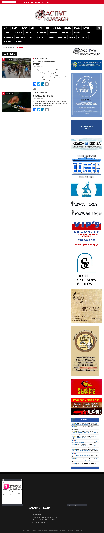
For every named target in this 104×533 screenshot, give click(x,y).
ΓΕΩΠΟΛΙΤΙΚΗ (44, 28)
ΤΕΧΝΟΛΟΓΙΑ (8, 37)
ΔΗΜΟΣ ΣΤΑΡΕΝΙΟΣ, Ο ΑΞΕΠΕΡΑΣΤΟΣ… (87, 428)
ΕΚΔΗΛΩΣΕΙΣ (82, 37)
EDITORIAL (18, 42)
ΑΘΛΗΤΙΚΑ (7, 42)
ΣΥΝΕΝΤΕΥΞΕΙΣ (66, 33)
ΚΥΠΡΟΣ (86, 28)
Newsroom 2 (39, 98)
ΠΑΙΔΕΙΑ (72, 37)
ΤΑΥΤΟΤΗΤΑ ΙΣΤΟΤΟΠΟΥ (40, 522)
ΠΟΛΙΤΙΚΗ (15, 28)
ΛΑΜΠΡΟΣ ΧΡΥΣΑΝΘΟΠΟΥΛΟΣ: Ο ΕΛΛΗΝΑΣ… (84, 432)
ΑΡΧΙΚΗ (6, 28)
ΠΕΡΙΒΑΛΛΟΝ (41, 33)
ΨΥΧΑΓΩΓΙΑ (62, 37)
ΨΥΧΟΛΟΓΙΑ (51, 37)
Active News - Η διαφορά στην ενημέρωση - (85, 424)
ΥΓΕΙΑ (31, 37)
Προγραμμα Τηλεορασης (72, 505)
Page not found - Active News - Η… (84, 441)
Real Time (84, 467)
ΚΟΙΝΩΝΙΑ (67, 28)
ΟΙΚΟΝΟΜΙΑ (57, 28)
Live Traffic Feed (85, 420)
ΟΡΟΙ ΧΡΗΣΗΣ (37, 514)
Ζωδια (20, 505)
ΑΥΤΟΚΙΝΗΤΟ (20, 37)
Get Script (78, 467)
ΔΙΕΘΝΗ (34, 28)
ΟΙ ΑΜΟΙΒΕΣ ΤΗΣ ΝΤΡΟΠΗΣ (43, 96)
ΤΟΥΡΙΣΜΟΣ (29, 33)
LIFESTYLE (39, 37)
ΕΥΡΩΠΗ (25, 28)
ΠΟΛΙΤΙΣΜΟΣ (17, 33)
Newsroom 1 (39, 66)
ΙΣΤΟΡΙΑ (7, 33)
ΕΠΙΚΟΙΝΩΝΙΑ (36, 512)
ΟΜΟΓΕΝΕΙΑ (53, 33)
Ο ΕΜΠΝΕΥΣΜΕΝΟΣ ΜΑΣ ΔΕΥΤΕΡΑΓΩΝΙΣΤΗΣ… (84, 437)
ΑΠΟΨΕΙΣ (77, 33)
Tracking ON (91, 467)
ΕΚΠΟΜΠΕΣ (88, 33)
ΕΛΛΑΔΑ (77, 28)
